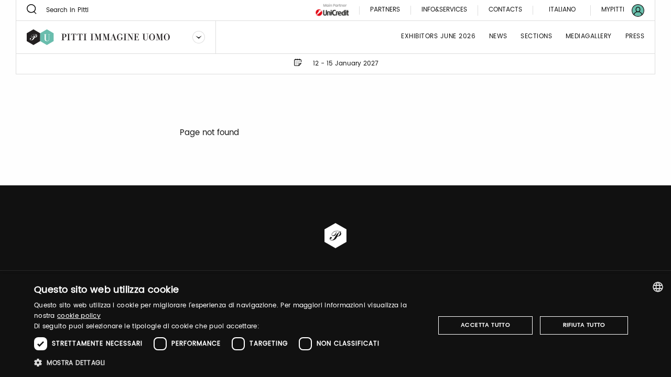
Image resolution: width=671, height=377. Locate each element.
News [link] (498, 36)
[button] (228, 362)
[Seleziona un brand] (198, 37)
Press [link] (635, 36)
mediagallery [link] (589, 36)
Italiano (562, 10)
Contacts (505, 10)
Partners (385, 10)
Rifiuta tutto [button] (584, 325)
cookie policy (79, 316)
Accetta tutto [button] (485, 325)
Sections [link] (536, 36)
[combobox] (658, 287)
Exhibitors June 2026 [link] (438, 36)
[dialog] (335, 325)
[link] (616, 10)
